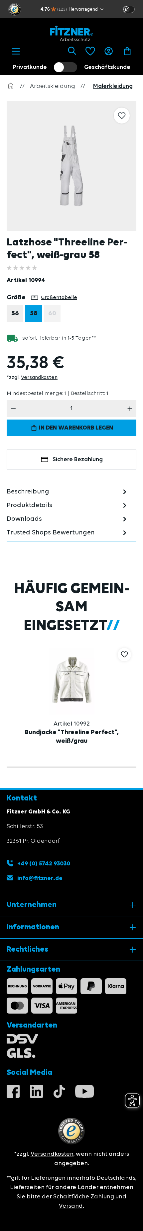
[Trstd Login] (133, 8)
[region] (75, 166)
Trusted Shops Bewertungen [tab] (51, 532)
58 (33, 313)
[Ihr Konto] (108, 51)
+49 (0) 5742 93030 (43, 864)
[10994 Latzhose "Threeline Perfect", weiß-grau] (71, 166)
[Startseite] (11, 86)
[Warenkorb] (127, 51)
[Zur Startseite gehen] (71, 33)
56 (15, 313)
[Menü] (16, 51)
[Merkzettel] (90, 51)
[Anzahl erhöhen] (130, 408)
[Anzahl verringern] (13, 408)
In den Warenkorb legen (75, 428)
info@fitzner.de (40, 878)
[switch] (129, 9)
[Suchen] (72, 51)
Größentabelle (59, 297)
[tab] (67, 491)
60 (54, 315)
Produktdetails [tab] (29, 505)
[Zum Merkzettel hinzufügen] (122, 116)
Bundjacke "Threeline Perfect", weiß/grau (72, 737)
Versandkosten (39, 377)
